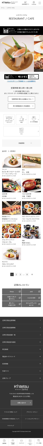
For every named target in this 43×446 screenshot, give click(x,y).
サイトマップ (11, 425)
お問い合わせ (21, 403)
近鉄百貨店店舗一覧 (8, 335)
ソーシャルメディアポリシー (32, 419)
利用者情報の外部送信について (10, 419)
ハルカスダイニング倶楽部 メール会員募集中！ (21, 81)
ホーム (2, 7)
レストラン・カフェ (30, 444)
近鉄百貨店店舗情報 (8, 328)
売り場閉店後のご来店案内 (21, 106)
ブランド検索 (38, 443)
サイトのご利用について (10, 412)
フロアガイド (21, 443)
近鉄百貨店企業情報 (8, 320)
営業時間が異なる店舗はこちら (21, 99)
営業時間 (4, 443)
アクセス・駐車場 (13, 443)
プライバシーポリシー (32, 412)
